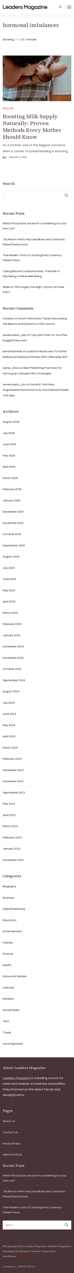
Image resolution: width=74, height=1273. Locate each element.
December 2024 (13, 646)
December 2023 (13, 770)
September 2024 (14, 680)
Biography (9, 886)
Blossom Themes (30, 1251)
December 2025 (13, 511)
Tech (6, 1021)
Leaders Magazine (25, 7)
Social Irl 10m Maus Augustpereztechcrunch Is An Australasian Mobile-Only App (36, 390)
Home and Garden (15, 976)
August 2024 (11, 691)
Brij (5, 157)
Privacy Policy (11, 1143)
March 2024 (10, 747)
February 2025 (12, 624)
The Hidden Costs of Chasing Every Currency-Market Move (32, 258)
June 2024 (9, 713)
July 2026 (9, 433)
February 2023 (12, 837)
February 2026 (12, 489)
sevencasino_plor (14, 335)
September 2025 (14, 545)
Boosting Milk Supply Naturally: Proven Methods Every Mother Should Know (32, 127)
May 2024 (9, 725)
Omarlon (8, 318)
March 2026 (10, 478)
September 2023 (14, 792)
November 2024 (13, 657)
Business (8, 897)
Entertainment (12, 931)
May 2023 (9, 803)
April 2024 (9, 736)
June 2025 (9, 579)
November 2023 (13, 781)
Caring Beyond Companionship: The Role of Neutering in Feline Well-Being (31, 274)
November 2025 (13, 523)
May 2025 (9, 590)
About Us (9, 1121)
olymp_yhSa (11, 367)
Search (9, 183)
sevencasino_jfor (14, 384)
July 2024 (9, 702)
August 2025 (11, 556)
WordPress (9, 1256)
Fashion (8, 942)
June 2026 (9, 444)
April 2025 (9, 601)
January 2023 (11, 848)
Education (9, 920)
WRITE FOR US (12, 1154)
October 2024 (12, 669)
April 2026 (9, 466)
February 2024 (12, 758)
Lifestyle (8, 987)
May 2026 (9, 455)
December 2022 (13, 860)
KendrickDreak (12, 351)
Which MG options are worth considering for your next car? (34, 226)
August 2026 (11, 421)
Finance (8, 953)
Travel (7, 1032)
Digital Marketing (14, 908)
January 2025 (11, 635)
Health (8, 108)
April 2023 (9, 815)
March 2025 (10, 612)
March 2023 (10, 826)
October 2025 (12, 534)
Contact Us (10, 1132)
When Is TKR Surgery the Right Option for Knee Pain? (33, 289)
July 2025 (9, 567)
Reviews (8, 998)
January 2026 (11, 500)
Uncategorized (13, 1043)
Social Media (11, 1010)
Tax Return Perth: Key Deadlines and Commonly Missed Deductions (34, 242)
